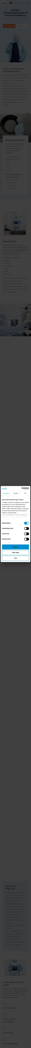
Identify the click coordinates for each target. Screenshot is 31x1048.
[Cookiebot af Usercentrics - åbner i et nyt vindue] (22, 488)
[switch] (26, 528)
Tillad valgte (15, 552)
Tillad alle (15, 547)
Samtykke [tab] (5, 493)
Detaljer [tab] (15, 493)
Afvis (15, 558)
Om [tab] (25, 493)
